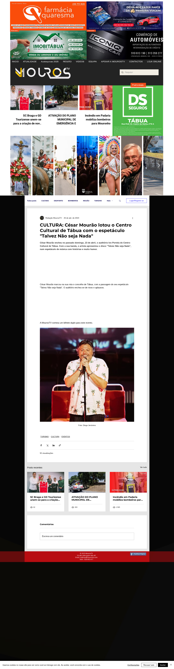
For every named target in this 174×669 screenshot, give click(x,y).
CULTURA (45, 201)
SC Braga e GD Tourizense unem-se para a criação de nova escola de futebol (45, 520)
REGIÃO (86, 201)
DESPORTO (58, 201)
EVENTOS (66, 458)
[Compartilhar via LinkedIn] (53, 466)
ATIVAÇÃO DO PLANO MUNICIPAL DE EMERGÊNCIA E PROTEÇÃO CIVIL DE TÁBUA (85, 520)
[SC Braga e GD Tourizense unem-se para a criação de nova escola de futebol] (45, 503)
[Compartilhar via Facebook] (41, 466)
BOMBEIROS (73, 201)
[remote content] (87, 272)
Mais (108, 201)
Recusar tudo (148, 665)
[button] (67, 61)
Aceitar (163, 665)
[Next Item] (158, 165)
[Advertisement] (76, 601)
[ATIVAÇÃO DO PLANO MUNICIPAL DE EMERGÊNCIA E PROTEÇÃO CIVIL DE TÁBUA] (87, 503)
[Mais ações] (132, 217)
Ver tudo (143, 489)
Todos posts (31, 201)
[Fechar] (170, 665)
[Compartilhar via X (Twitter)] (47, 466)
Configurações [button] (133, 665)
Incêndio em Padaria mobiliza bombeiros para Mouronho (127, 520)
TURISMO (98, 201)
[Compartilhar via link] (60, 466)
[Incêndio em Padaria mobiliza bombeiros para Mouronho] (128, 503)
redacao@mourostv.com (88, 579)
